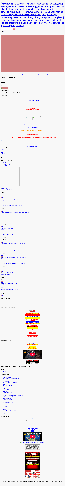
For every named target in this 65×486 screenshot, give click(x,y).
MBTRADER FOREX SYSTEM (9, 401)
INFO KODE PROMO (7, 385)
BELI (2, 197)
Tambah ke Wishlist (4, 90)
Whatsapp (3, 149)
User (4, 413)
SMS (2, 150)
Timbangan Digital (38, 74)
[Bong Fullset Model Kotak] (7, 228)
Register (5, 409)
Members (5, 403)
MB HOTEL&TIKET (7, 392)
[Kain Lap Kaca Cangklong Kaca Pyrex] (10, 283)
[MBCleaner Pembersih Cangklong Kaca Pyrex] (12, 199)
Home (11, 74)
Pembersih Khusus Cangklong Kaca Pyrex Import (12, 250)
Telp (2, 155)
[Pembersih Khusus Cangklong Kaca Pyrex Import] (13, 243)
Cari (14, 29)
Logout (5, 391)
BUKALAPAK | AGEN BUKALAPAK (11, 378)
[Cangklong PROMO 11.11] (7, 188)
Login (4, 388)
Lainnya (5, 165)
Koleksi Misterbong (29, 74)
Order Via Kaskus (7, 406)
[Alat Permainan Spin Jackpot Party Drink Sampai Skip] (14, 257)
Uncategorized (47, 74)
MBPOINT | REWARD (8, 398)
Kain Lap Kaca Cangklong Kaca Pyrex (9, 289)
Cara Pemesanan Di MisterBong (10, 380)
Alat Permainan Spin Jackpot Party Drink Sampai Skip (13, 263)
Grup (4, 384)
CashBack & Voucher (8, 381)
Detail (4, 163)
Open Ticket (6, 405)
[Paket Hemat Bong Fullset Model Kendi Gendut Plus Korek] (15, 212)
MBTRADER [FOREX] (8, 402)
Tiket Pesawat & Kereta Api (9, 412)
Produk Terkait (6, 164)
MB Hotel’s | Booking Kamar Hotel (11, 394)
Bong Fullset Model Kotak (7, 234)
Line (2, 152)
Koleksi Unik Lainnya (18, 74)
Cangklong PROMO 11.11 (6, 190)
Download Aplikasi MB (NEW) (10, 382)
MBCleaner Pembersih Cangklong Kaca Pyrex (11, 205)
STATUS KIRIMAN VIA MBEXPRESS (11, 410)
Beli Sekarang (4, 87)
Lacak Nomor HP (7, 387)
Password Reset (7, 408)
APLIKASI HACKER (7, 377)
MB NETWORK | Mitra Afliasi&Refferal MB (13, 395)
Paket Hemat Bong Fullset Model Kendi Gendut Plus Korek (14, 219)
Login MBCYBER (7, 389)
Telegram (3, 153)
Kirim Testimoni (4, 372)
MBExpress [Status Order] (9, 396)
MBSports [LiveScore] (8, 399)
